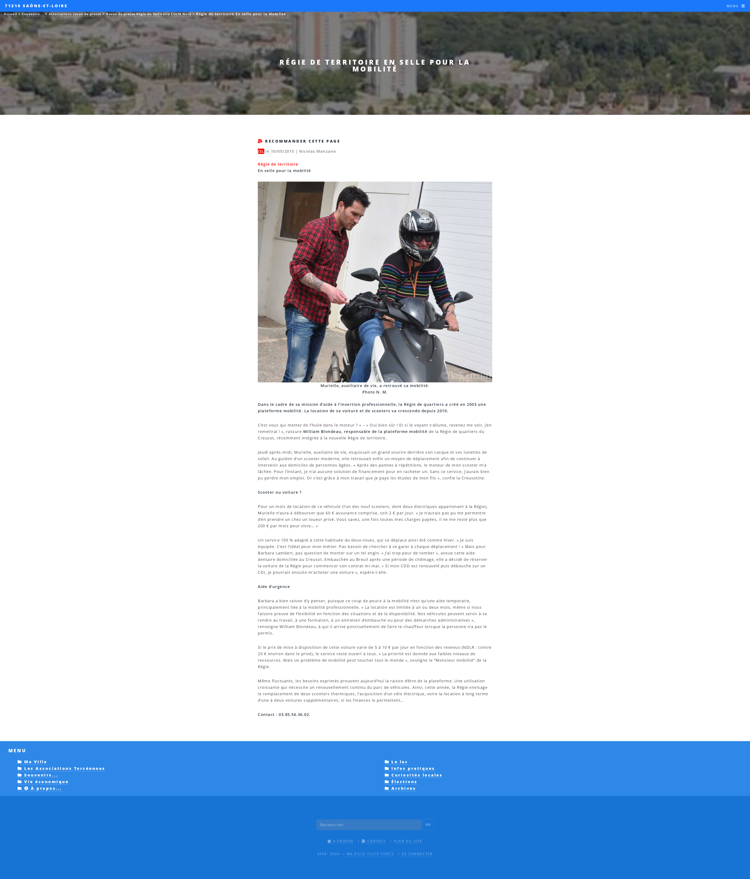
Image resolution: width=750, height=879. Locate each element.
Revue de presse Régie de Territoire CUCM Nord (148, 14)
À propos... (45, 788)
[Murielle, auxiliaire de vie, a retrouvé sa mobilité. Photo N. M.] (375, 185)
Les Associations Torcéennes (63, 768)
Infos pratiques (412, 768)
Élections (404, 781)
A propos (343, 841)
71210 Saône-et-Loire (36, 5)
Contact (376, 841)
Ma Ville (34, 761)
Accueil (10, 14)
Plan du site (408, 841)
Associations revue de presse (75, 14)
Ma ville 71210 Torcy (370, 854)
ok (428, 824)
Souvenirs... (33, 14)
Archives (403, 788)
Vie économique (45, 781)
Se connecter (417, 854)
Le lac (399, 761)
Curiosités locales (416, 775)
